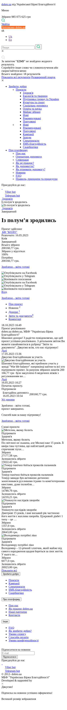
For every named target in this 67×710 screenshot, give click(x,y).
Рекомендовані (32, 118)
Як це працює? (25, 162)
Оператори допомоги (29, 156)
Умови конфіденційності (24, 640)
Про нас (21, 153)
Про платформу (18, 150)
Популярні (29, 121)
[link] (33, 273)
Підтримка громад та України (41, 99)
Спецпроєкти (31, 140)
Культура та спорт (34, 102)
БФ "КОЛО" (9, 232)
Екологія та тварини (35, 95)
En (10, 39)
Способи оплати (19, 637)
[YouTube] (2, 663)
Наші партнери (18, 611)
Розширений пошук (43, 77)
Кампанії (28, 134)
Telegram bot (12, 195)
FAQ (18, 175)
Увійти (5, 24)
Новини (21, 172)
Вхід (4, 291)
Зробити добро (18, 86)
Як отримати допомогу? (30, 169)
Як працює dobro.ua (21, 608)
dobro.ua (6, 4)
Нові (26, 115)
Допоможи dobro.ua (13, 27)
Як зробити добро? (20, 630)
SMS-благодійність (34, 143)
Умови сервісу (17, 634)
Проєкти (21, 89)
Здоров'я (28, 92)
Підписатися (9, 657)
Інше (5, 621)
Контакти (14, 615)
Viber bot (10, 191)
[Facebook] (1, 663)
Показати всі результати (16, 77)
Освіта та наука (32, 108)
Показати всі (9, 570)
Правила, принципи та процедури (37, 178)
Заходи (27, 137)
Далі (4, 350)
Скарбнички (30, 147)
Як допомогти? (25, 166)
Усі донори (8, 399)
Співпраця (22, 159)
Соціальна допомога (35, 105)
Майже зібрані (31, 111)
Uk (10, 36)
